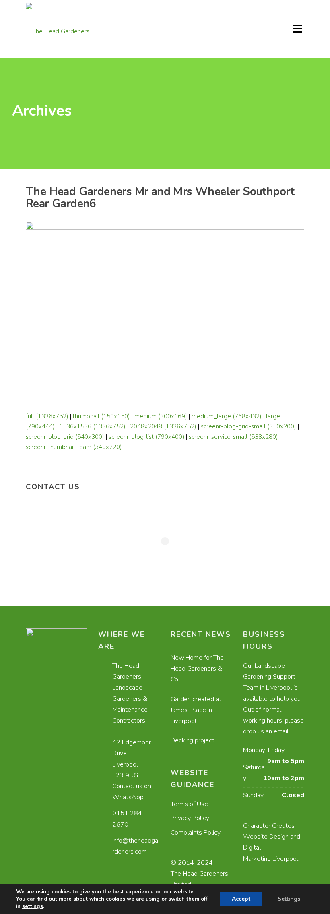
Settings (289, 899)
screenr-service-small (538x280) (233, 437)
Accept (241, 899)
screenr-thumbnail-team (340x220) (74, 447)
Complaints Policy (196, 832)
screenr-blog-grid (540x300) (65, 437)
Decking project (192, 740)
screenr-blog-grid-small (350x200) (248, 426)
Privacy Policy (190, 818)
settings (32, 906)
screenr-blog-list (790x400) (146, 437)
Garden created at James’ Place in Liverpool (196, 710)
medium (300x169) (160, 416)
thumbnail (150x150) (101, 416)
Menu (297, 29)
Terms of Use (189, 804)
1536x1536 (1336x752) (92, 426)
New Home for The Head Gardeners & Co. (197, 668)
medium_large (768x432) (227, 416)
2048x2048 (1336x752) (163, 426)
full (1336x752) (47, 416)
